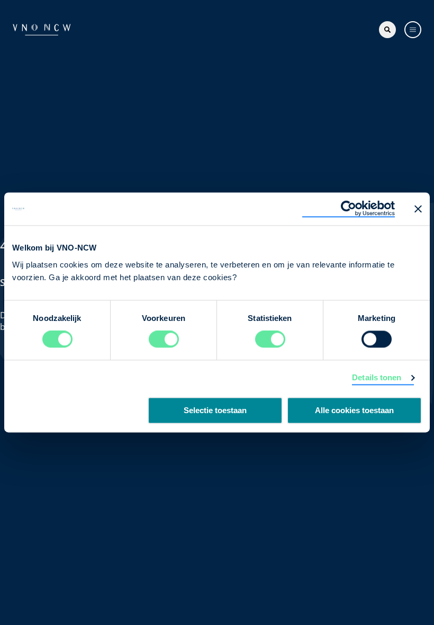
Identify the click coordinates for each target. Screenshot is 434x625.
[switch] (164, 339)
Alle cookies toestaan (354, 410)
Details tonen (376, 377)
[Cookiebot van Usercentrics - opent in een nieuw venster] (348, 208)
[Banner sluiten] (418, 208)
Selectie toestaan (215, 410)
